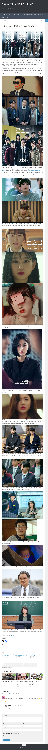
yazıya (34, 62)
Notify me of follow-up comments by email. (11, 733)
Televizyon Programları (28, 14)
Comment (5, 715)
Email (24, 723)
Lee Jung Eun (24, 665)
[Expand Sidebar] (46, 20)
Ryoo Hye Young (4, 667)
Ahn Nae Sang (7, 664)
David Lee (11, 664)
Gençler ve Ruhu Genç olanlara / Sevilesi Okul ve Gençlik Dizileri (21, 655)
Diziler (4, 20)
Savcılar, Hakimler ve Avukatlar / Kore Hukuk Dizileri (8, 655)
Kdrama (31, 664)
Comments (7, 693)
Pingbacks (16, 693)
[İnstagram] (22, 747)
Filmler (10, 14)
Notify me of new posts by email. (9, 736)
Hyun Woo (21, 664)
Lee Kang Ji (29, 665)
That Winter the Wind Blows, (34, 170)
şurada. (13, 635)
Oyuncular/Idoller (17, 14)
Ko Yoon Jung (15, 665)
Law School (19, 665)
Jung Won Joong (26, 664)
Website (4, 727)
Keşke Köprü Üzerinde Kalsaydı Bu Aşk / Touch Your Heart (35, 655)
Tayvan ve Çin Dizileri (6, 17)
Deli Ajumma (6, 29)
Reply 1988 (13, 223)
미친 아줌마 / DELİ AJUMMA (17, 4)
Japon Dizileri (41, 14)
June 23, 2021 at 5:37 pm (13, 697)
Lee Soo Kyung (34, 665)
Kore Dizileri (4, 14)
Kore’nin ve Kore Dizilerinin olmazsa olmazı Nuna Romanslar (22, 683)
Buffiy (6, 697)
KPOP (35, 14)
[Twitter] (20, 747)
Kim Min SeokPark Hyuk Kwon (6, 665)
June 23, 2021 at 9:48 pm (18, 705)
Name (4, 723)
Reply (6, 703)
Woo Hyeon (10, 667)
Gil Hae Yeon (17, 664)
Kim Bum (35, 664)
